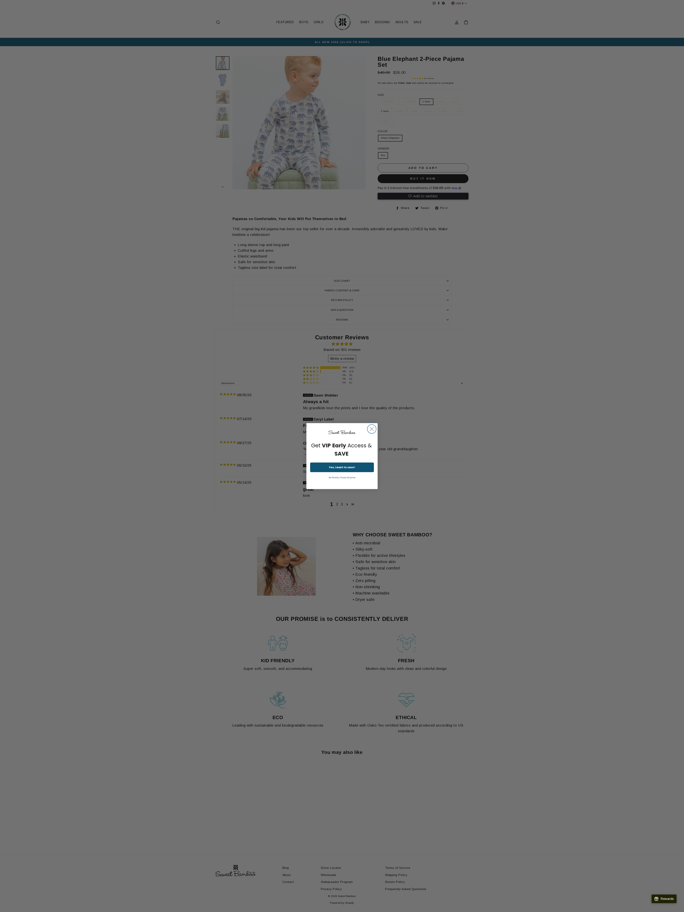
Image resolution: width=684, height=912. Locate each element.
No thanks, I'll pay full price (342, 477)
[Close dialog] (371, 429)
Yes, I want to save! (342, 467)
